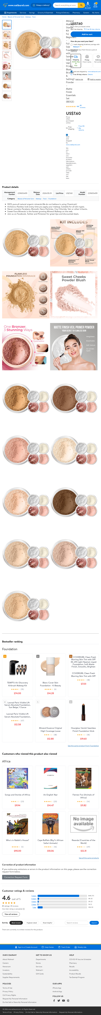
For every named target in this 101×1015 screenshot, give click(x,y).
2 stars (34, 904)
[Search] (81, 5)
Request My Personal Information (15, 998)
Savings (32, 12)
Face (34, 17)
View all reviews (11, 914)
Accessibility (74, 970)
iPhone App (57, 988)
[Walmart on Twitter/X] (58, 1000)
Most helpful (47, 923)
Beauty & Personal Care (16, 17)
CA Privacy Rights (9, 995)
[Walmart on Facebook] (54, 1000)
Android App (57, 991)
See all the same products (89, 858)
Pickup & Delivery (62, 12)
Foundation (52, 199)
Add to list (79, 79)
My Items (95, 12)
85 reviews (82, 106)
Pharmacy (76, 12)
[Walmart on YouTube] (63, 1000)
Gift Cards (40, 974)
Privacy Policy (8, 991)
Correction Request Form (15, 877)
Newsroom (7, 966)
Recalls (71, 966)
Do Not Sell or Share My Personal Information (19, 1002)
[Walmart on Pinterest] (68, 1000)
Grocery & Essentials (45, 12)
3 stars (34, 902)
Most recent (16, 923)
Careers (86, 12)
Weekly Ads (82, 947)
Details (90, 74)
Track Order (65, 947)
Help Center (49, 947)
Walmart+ (39, 970)
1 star (34, 907)
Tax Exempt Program (77, 977)
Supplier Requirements (11, 977)
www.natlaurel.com (73, 144)
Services (23, 12)
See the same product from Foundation (83, 745)
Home (4, 17)
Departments (12, 12)
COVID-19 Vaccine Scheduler (80, 959)
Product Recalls (75, 974)
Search (94, 923)
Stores (38, 963)
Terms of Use (7, 988)
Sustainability (7, 974)
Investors (6, 970)
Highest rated (32, 923)
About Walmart (8, 959)
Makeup (28, 17)
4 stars (33, 899)
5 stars (34, 896)
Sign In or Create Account (27, 947)
